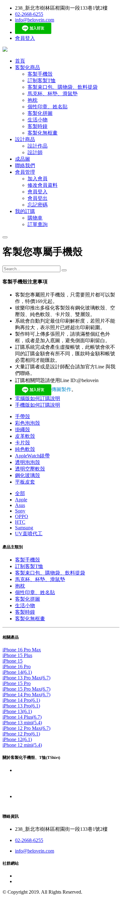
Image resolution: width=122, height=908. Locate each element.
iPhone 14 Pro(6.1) (21, 700)
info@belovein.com (34, 19)
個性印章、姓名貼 (35, 592)
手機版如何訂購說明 (37, 405)
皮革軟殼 (25, 436)
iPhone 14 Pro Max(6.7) (26, 694)
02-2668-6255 (29, 14)
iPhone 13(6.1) (17, 711)
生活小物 (25, 605)
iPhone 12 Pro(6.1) (21, 733)
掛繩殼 (22, 429)
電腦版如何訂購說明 (37, 398)
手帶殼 (22, 416)
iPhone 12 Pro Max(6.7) (26, 728)
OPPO (21, 516)
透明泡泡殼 (27, 462)
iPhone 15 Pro (17, 683)
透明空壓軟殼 (30, 468)
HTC (20, 522)
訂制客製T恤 (29, 566)
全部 (20, 493)
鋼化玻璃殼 (27, 475)
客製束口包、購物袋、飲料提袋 (50, 572)
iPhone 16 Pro (17, 666)
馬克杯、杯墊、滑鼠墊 (40, 579)
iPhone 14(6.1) (17, 672)
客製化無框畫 (30, 618)
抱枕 (20, 586)
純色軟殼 (25, 449)
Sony (20, 510)
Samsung (24, 527)
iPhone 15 (13, 661)
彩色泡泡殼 (27, 423)
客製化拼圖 (27, 599)
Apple (21, 499)
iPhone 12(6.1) (17, 739)
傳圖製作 (61, 389)
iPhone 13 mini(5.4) (22, 722)
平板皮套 (25, 482)
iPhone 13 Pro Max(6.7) (26, 677)
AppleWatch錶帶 (32, 455)
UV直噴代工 (29, 533)
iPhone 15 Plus (17, 655)
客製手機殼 (27, 559)
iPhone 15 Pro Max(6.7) (26, 689)
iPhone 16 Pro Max (22, 649)
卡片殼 (22, 442)
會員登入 (25, 38)
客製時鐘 (25, 612)
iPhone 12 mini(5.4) (22, 745)
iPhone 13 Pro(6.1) (21, 705)
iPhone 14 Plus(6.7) (22, 717)
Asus (20, 505)
